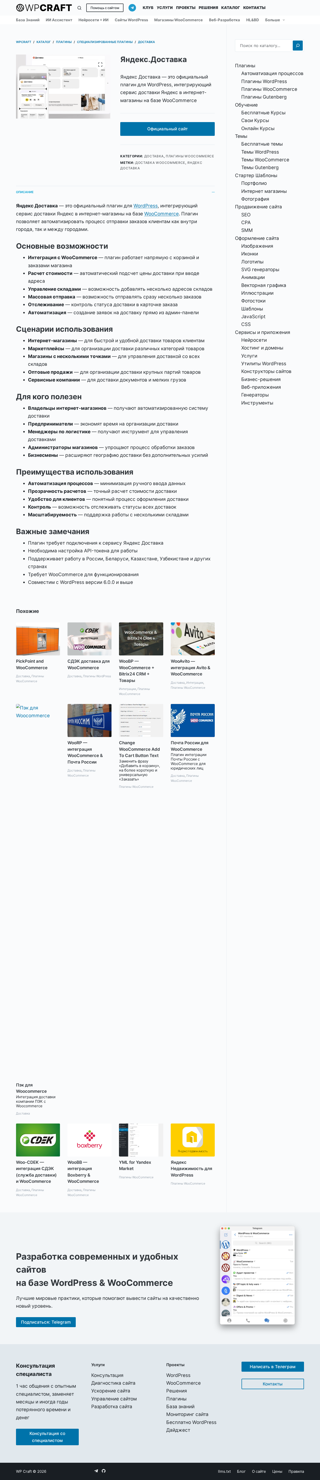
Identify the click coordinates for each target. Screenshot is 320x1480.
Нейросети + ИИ (93, 20)
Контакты (254, 7)
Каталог (230, 7)
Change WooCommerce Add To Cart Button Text (139, 749)
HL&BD (252, 20)
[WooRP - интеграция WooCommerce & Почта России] (90, 720)
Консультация (107, 1375)
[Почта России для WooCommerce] (193, 720)
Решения (208, 7)
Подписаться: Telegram (46, 1322)
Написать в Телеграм (273, 1366)
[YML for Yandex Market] (141, 1140)
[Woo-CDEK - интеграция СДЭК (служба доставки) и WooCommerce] (38, 1140)
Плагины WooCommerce (190, 156)
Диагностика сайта (113, 1383)
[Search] (298, 46)
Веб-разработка (224, 20)
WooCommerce (161, 214)
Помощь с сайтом (104, 8)
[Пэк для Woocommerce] (38, 891)
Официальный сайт (167, 128)
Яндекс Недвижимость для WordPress (191, 1169)
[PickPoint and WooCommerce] (38, 638)
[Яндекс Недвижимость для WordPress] (193, 1140)
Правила (296, 1471)
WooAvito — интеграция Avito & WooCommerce (190, 667)
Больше (272, 20)
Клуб (148, 7)
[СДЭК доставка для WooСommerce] (90, 638)
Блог (241, 1471)
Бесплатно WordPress (191, 1422)
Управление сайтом (114, 1399)
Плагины (176, 1399)
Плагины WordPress (97, 676)
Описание (25, 192)
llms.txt (224, 1471)
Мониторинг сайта (187, 1414)
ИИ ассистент (59, 20)
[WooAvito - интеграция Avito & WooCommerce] (193, 638)
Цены (277, 1471)
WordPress (146, 206)
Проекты (186, 7)
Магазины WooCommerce (178, 20)
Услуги (165, 7)
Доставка (154, 156)
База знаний (28, 20)
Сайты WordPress (131, 20)
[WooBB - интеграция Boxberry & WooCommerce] (90, 1140)
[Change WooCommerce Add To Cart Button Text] (141, 720)
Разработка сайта (111, 1406)
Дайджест (178, 1430)
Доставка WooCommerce (160, 163)
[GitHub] (104, 1471)
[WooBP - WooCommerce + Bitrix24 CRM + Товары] (141, 638)
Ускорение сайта (110, 1391)
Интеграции (127, 689)
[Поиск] (79, 8)
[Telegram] (132, 8)
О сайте (259, 1471)
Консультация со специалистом (47, 1437)
